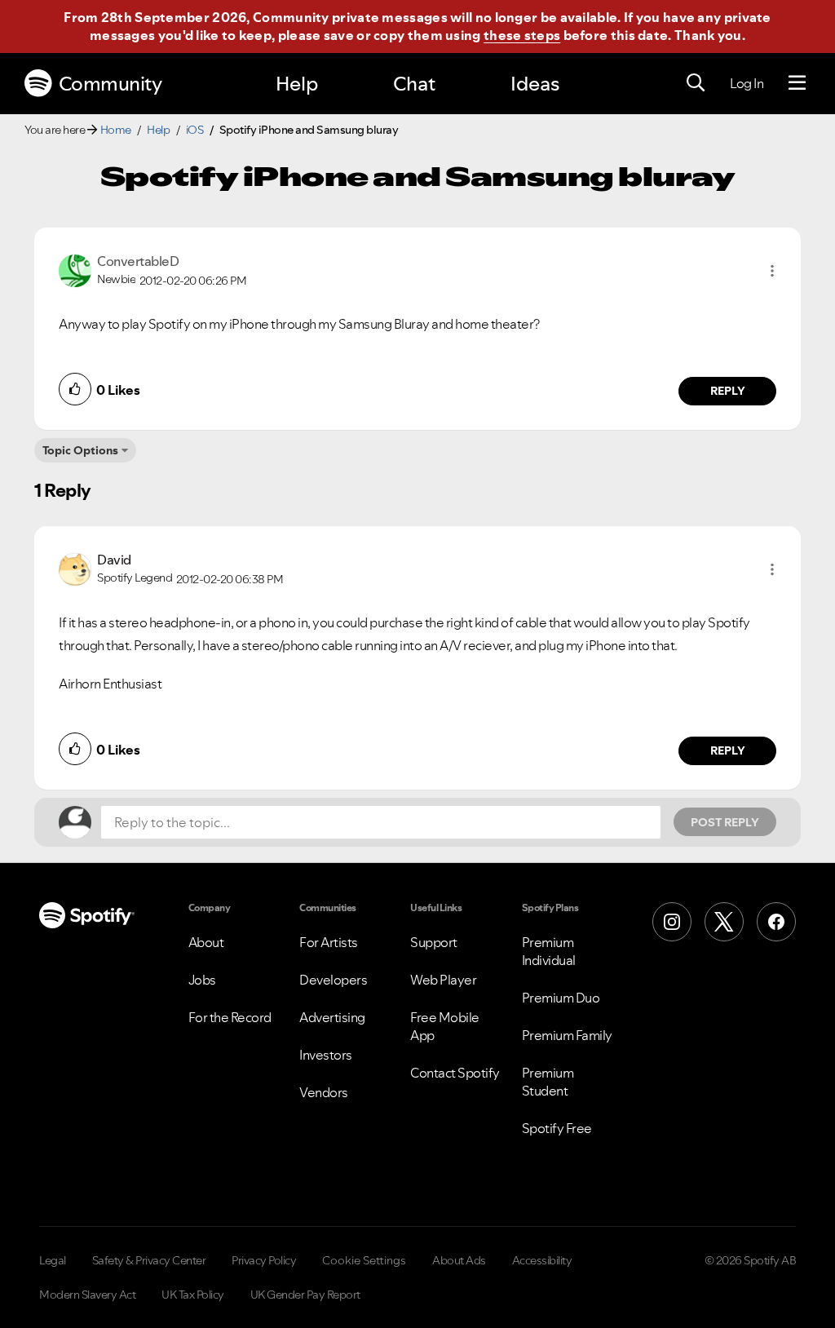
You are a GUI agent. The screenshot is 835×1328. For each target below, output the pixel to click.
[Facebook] (776, 921)
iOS (195, 130)
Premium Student (548, 1082)
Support (433, 942)
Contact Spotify (455, 1073)
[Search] (695, 83)
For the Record (230, 1017)
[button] (772, 271)
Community (110, 83)
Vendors (323, 1092)
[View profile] (75, 269)
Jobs (202, 980)
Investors (325, 1055)
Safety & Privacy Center (149, 1260)
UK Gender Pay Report (305, 1294)
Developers (333, 980)
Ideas (534, 83)
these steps (522, 35)
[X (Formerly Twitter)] (724, 921)
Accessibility (542, 1260)
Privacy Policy (264, 1260)
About (206, 942)
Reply (727, 391)
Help (297, 83)
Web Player (443, 980)
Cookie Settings (364, 1260)
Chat (414, 83)
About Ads (459, 1260)
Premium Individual (549, 951)
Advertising (332, 1017)
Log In (746, 83)
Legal (52, 1260)
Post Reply (725, 822)
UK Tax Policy (192, 1294)
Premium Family (567, 1035)
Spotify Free (557, 1128)
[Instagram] (671, 921)
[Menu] (797, 83)
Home (115, 130)
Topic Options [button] (80, 450)
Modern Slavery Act (87, 1294)
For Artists (328, 942)
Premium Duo (561, 998)
